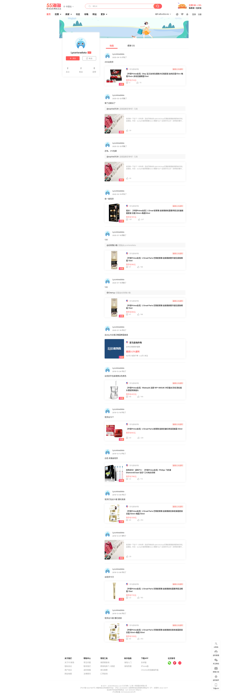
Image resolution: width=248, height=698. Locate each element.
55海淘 (54, 6)
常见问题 (87, 662)
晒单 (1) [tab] (131, 45)
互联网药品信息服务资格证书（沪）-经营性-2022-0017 (148, 688)
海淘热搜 (127, 666)
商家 (67, 14)
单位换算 (104, 670)
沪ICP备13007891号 (87, 688)
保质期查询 (104, 662)
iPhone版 (145, 666)
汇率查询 (104, 674)
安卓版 (143, 662)
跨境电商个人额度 (107, 666)
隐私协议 (68, 666)
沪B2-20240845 (121, 688)
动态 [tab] (112, 45)
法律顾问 (87, 674)
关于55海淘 (69, 662)
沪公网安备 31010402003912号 (124, 692)
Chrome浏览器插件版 (149, 670)
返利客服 (87, 670)
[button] (68, 6)
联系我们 (87, 666)
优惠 (57, 14)
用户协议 (68, 670)
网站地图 (68, 674)
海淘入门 (127, 662)
